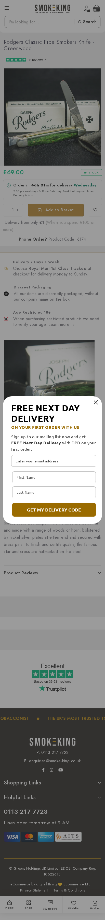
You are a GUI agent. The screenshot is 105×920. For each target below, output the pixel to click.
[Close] (96, 402)
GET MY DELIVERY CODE (54, 510)
